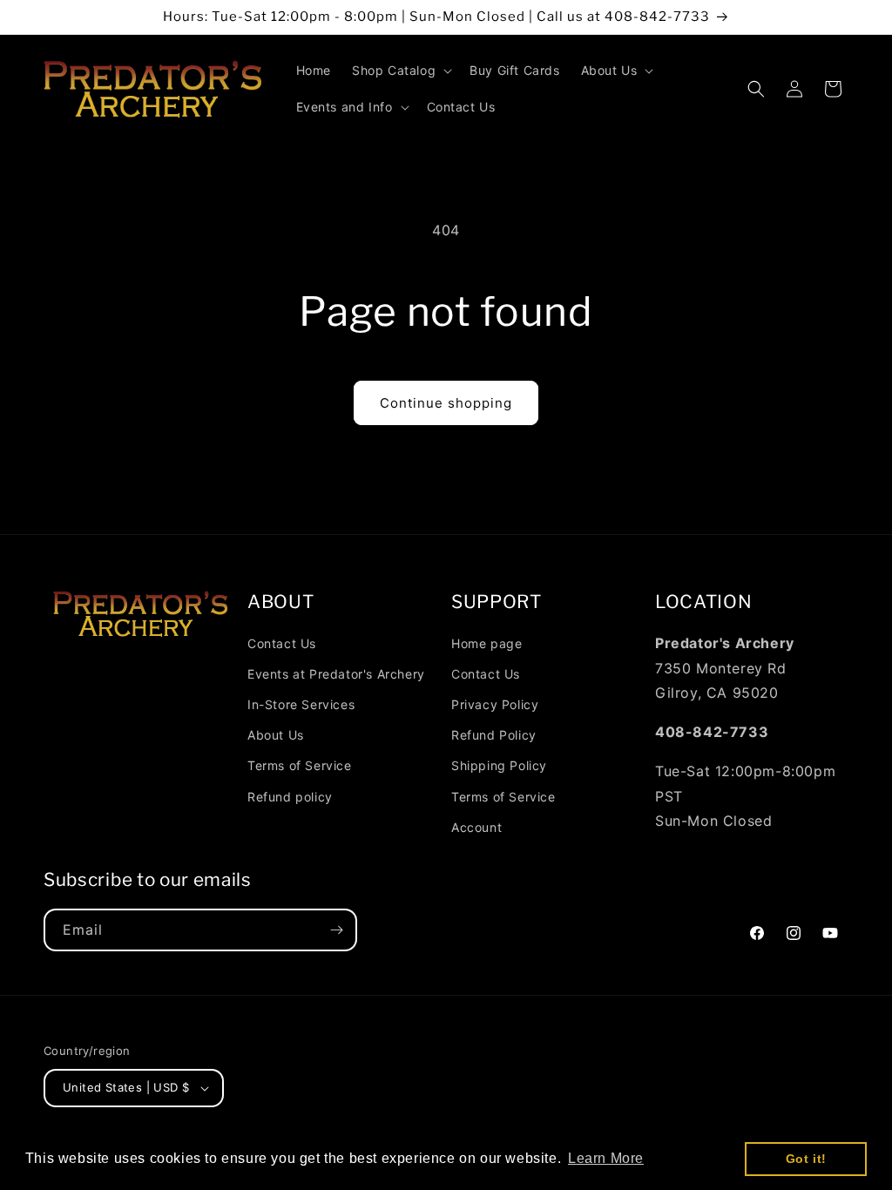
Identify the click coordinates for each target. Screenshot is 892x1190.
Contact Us (281, 643)
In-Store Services (301, 704)
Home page (486, 643)
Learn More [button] (606, 1158)
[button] (400, 70)
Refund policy (290, 796)
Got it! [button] (806, 1159)
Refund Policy (494, 734)
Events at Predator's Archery (336, 673)
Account (476, 827)
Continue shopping (446, 403)
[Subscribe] (336, 930)
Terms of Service (299, 765)
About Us (275, 734)
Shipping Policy (499, 765)
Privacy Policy (494, 704)
